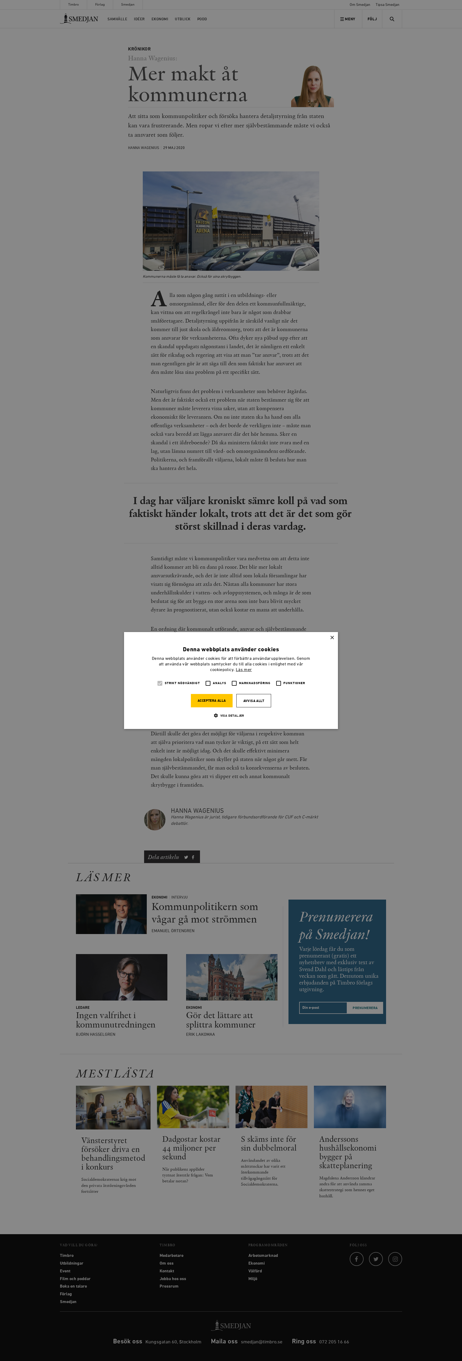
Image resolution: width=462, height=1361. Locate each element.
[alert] (231, 680)
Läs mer (244, 670)
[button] (231, 715)
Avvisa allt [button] (253, 701)
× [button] (332, 638)
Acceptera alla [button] (212, 701)
